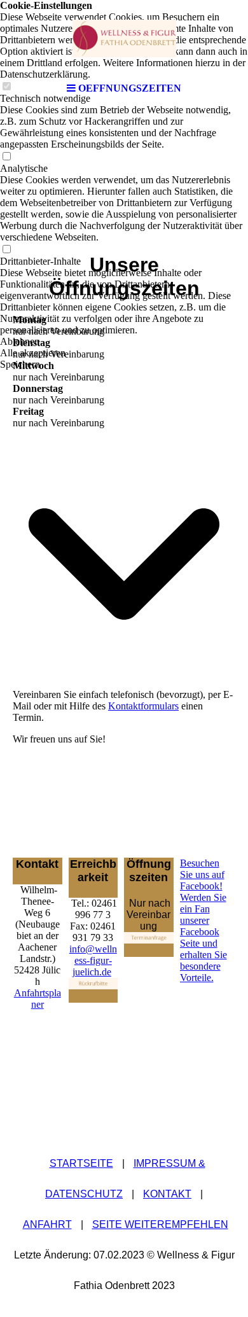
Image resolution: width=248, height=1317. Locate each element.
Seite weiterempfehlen (160, 1224)
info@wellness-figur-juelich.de (93, 960)
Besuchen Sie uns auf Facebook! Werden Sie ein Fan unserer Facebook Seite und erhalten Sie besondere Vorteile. (203, 920)
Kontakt (167, 1193)
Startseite (81, 1163)
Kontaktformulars (143, 705)
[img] (124, 38)
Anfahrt (47, 1224)
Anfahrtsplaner (37, 998)
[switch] (6, 156)
